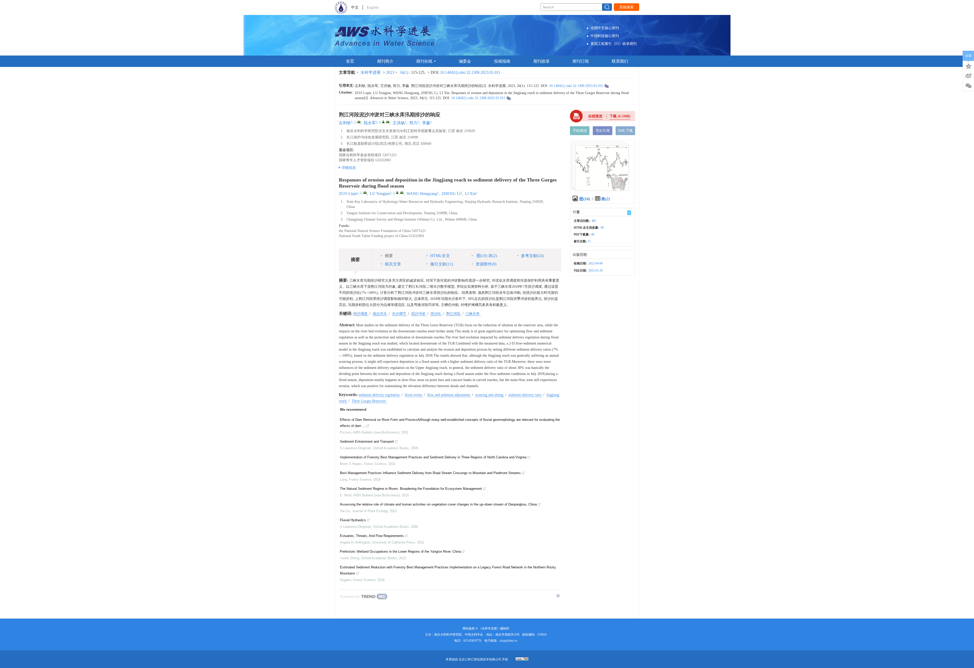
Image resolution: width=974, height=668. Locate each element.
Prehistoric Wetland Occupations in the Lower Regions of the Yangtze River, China (400, 551)
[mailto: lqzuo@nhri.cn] (365, 192)
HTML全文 (440, 256)
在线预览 (595, 116)
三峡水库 (473, 314)
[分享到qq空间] (968, 65)
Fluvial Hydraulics (353, 520)
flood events (414, 395)
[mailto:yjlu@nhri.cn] (388, 122)
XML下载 (625, 131)
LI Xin (470, 193)
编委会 (465, 61)
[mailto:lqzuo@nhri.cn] (359, 122)
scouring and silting (489, 395)
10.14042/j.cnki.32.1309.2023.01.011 (470, 72)
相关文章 (393, 264)
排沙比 (436, 314)
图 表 (486, 256)
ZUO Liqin (348, 193)
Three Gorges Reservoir (369, 401)
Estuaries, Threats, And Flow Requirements (372, 536)
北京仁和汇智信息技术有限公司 (480, 659)
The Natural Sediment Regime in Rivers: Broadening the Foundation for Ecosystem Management (411, 489)
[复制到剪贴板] (606, 86)
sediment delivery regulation (380, 395)
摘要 (389, 256)
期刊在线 (424, 61)
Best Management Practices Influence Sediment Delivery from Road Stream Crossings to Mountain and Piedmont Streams (430, 473)
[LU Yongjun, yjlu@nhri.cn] (397, 192)
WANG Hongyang (422, 193)
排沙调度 (361, 314)
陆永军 (370, 123)
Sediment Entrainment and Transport (367, 441)
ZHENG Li (451, 193)
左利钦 (345, 123)
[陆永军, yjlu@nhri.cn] (383, 121)
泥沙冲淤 (418, 314)
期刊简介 (385, 61)
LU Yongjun (380, 193)
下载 (620, 116)
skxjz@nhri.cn (508, 640)
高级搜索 (626, 7)
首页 (350, 61)
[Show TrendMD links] (558, 596)
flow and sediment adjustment (449, 395)
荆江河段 (453, 314)
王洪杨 (399, 123)
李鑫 (426, 123)
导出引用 (603, 131)
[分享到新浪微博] (968, 76)
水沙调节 (399, 314)
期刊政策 (541, 61)
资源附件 (486, 264)
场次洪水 (380, 314)
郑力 (413, 123)
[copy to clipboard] (508, 98)
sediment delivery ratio (525, 395)
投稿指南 (502, 61)
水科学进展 (370, 72)
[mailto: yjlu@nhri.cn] (402, 192)
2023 (390, 72)
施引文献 (441, 264)
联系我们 (620, 61)
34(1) (404, 72)
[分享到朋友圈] (968, 86)
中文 (355, 7)
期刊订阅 (580, 61)
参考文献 (532, 256)
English (373, 7)
